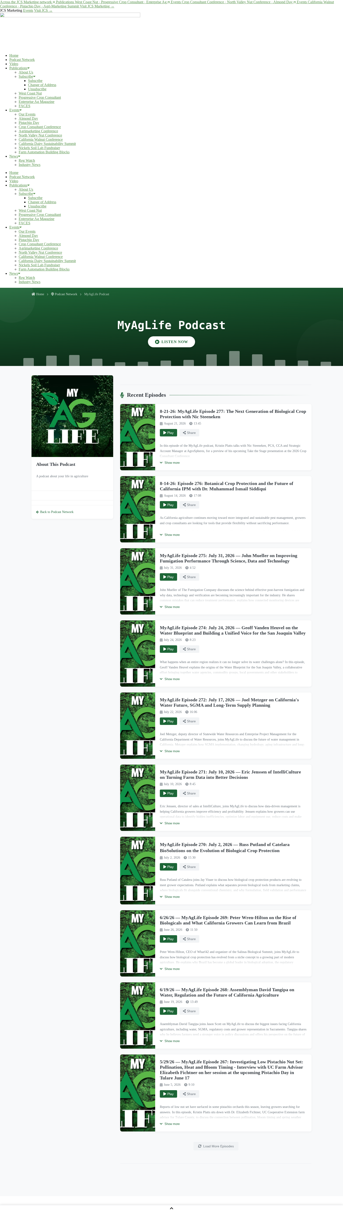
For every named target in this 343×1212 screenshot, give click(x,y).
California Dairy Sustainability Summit (47, 144)
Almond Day (28, 118)
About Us (26, 72)
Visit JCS (43, 10)
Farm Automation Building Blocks (44, 152)
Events (28, 10)
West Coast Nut (30, 93)
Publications (18, 68)
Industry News (29, 165)
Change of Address (42, 85)
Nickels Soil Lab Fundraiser (39, 148)
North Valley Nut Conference (40, 135)
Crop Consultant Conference (40, 127)
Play (170, 433)
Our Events (27, 114)
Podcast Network (22, 60)
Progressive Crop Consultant (40, 97)
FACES (24, 106)
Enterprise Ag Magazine (36, 102)
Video (13, 64)
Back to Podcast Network (57, 512)
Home (13, 55)
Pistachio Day (29, 123)
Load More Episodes (218, 1146)
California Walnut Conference (41, 139)
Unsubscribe (37, 89)
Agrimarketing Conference (38, 131)
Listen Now (174, 342)
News (13, 156)
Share (191, 433)
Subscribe (26, 76)
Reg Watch (27, 160)
